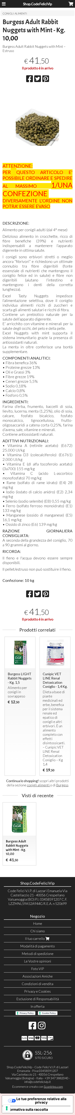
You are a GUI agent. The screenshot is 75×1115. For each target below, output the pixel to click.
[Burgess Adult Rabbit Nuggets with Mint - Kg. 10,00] (37, 137)
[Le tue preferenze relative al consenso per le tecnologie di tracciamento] (6, 1108)
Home (37, 923)
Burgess (62, 785)
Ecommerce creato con (37, 1086)
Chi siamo (37, 931)
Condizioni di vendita (37, 984)
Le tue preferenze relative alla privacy (41, 1100)
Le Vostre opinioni (37, 961)
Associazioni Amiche (37, 976)
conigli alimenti (38, 785)
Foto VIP (37, 969)
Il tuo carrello (35, 938)
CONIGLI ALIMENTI (14, 13)
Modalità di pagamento (37, 946)
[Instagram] (41, 1027)
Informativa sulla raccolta (26, 1109)
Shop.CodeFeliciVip (37, 4)
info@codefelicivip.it (37, 1081)
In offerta (37, 1006)
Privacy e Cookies (37, 991)
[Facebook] (32, 1027)
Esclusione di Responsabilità (37, 999)
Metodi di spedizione (37, 953)
